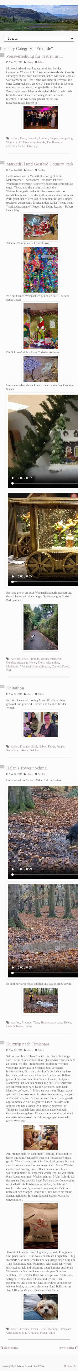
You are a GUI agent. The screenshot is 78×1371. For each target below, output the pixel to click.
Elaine (28, 1026)
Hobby (42, 746)
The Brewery (54, 142)
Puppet (54, 138)
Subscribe (71, 1366)
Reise (43, 1329)
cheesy (30, 62)
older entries (11, 1347)
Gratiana (33, 1332)
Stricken (34, 750)
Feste (23, 138)
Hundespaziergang (17, 662)
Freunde (32, 138)
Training (52, 1329)
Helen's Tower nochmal (27, 768)
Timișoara (65, 1329)
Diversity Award (15, 146)
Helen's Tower (14, 1026)
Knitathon (15, 688)
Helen (32, 662)
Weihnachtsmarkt (51, 658)
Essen (34, 1329)
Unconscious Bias (16, 1332)
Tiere (36, 1022)
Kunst (51, 746)
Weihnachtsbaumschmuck (35, 666)
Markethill (12, 666)
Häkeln (24, 750)
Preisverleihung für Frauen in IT (34, 56)
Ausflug (41, 170)
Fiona (41, 662)
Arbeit (41, 62)
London (43, 138)
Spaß (34, 746)
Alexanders (52, 662)
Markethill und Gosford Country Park (39, 164)
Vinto (51, 1332)
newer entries (67, 1347)
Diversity (32, 146)
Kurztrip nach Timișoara (27, 1044)
